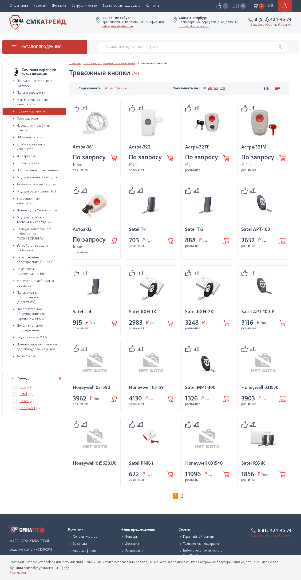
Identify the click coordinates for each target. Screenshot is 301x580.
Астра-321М (253, 147)
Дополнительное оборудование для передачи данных (31, 314)
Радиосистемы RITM (32, 337)
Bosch (24, 401)
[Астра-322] (151, 122)
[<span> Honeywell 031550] (263, 363)
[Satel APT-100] (263, 205)
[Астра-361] (95, 122)
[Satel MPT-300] (207, 363)
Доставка (59, 6)
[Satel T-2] (207, 205)
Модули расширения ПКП (36, 191)
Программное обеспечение (38, 170)
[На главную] (26, 529)
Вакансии (80, 544)
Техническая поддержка (121, 6)
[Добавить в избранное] (84, 108)
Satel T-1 (138, 229)
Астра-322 (139, 147)
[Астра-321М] (263, 122)
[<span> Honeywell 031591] (151, 363)
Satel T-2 (194, 229)
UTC (23, 387)
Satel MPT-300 (200, 387)
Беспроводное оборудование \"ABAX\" (35, 260)
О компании (18, 6)
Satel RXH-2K (199, 312)
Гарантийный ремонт (198, 537)
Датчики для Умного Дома (37, 210)
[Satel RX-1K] (263, 439)
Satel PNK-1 (141, 463)
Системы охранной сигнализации (109, 63)
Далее (64, 568)
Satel (23, 394)
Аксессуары (26, 356)
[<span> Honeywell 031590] (95, 363)
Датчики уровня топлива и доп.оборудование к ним (37, 347)
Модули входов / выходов (37, 177)
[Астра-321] (95, 205)
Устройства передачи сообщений (33, 248)
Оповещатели (27, 118)
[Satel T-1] (151, 205)
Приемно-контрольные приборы (34, 83)
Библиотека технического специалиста (202, 553)
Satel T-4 (82, 312)
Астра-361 (83, 147)
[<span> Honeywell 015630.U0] (95, 439)
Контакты (153, 6)
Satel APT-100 (255, 229)
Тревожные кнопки (31, 111)
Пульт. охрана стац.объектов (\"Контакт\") (28, 297)
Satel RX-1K (253, 463)
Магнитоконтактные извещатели (32, 102)
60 (216, 88)
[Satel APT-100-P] (263, 287)
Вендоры (131, 537)
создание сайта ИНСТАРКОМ (30, 550)
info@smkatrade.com (117, 26)
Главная (75, 63)
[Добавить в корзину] (114, 158)
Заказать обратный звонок (271, 25)
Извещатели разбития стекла (34, 128)
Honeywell (27, 408)
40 (210, 88)
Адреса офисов (84, 551)
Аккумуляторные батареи (36, 184)
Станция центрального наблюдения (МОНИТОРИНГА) (34, 234)
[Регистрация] (285, 6)
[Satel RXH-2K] (207, 287)
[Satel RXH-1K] (151, 287)
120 (222, 88)
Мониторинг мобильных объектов (35, 283)
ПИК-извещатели (29, 137)
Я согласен (17, 573)
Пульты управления (31, 93)
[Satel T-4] (95, 287)
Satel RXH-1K (142, 312)
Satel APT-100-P (257, 312)
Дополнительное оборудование (30, 328)
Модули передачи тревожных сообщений (34, 220)
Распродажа (134, 551)
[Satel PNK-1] (151, 439)
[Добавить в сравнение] (76, 108)
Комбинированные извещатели (31, 147)
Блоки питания (28, 163)
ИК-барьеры (26, 156)
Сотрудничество (84, 6)
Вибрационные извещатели (28, 201)
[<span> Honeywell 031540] (207, 439)
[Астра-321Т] (207, 122)
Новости (39, 6)
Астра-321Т (197, 147)
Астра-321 (83, 229)
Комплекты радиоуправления (30, 272)
